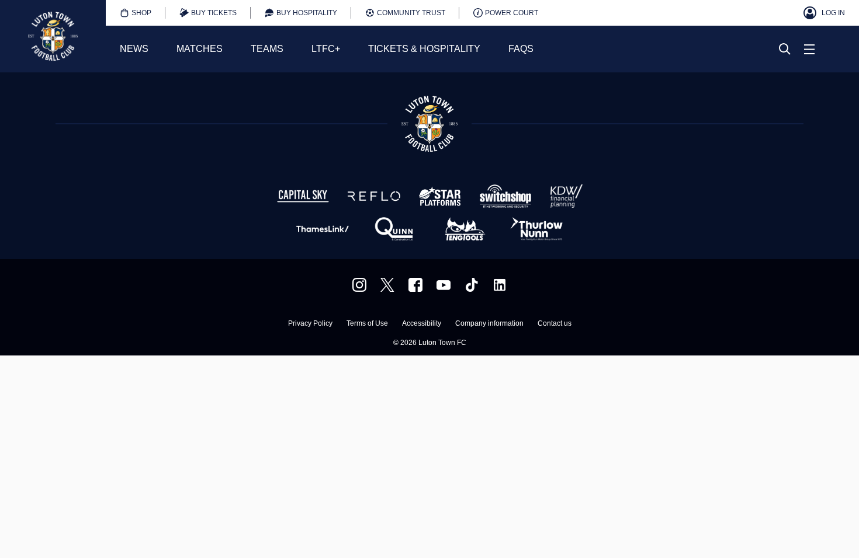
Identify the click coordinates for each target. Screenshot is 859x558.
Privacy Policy (310, 323)
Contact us (554, 323)
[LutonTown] (387, 285)
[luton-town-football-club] (500, 285)
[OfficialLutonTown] (444, 285)
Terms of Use (367, 323)
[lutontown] (359, 285)
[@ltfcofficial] (472, 285)
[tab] (135, 13)
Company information (489, 323)
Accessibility (421, 323)
